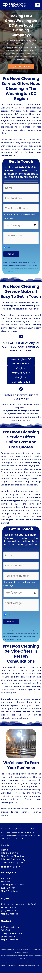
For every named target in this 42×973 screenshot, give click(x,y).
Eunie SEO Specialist (33, 965)
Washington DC (20, 117)
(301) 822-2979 (8, 936)
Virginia (5, 898)
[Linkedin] (5, 867)
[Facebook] (2, 867)
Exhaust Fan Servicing (13, 859)
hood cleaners (9, 780)
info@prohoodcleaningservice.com (21, 410)
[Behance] (11, 867)
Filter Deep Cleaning (12, 856)
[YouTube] (19, 867)
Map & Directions (9, 891)
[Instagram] (8, 867)
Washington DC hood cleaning (19, 305)
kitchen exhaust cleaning (28, 789)
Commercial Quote (12, 862)
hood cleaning (32, 462)
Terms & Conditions (10, 272)
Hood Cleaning (9, 852)
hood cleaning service (18, 711)
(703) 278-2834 (8, 910)
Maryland (20, 120)
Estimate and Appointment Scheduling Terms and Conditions (17, 955)
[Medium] (14, 867)
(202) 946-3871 (8, 888)
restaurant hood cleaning (27, 686)
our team (31, 714)
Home (4, 849)
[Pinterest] (16, 867)
